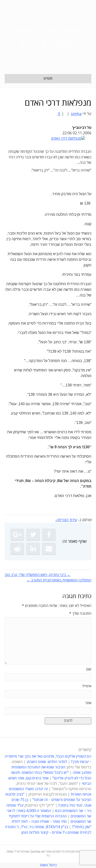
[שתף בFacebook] (49, 534)
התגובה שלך (80, 613)
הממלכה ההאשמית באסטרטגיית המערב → (58, 580)
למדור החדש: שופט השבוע (47, 762)
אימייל (86, 686)
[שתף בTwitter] (33, 534)
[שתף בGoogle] (17, 534)
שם (88, 669)
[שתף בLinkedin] (33, 548)
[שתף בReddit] (17, 548)
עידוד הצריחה (66, 520)
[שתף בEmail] (49, 548)
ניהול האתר (48, 865)
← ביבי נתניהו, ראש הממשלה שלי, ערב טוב (38, 574)
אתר (88, 703)
